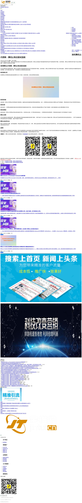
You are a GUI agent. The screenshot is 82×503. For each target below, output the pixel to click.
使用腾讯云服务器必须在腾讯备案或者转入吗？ (11, 363)
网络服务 (2, 49)
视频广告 (2, 28)
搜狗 (4, 26)
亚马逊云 (15, 43)
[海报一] (41, 301)
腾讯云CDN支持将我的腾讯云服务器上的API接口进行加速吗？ (14, 370)
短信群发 (2, 7)
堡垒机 (22, 45)
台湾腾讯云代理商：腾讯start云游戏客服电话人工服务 (12, 375)
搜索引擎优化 (3, 34)
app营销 (80, 33)
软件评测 (2, 40)
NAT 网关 (23, 50)
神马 (7, 26)
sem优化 (9, 35)
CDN (1, 53)
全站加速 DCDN (13, 53)
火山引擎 (33, 43)
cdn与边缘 (2, 52)
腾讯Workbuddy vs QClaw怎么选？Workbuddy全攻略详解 (13, 361)
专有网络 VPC (3, 50)
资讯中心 (76, 33)
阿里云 (1, 43)
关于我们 (2, 11)
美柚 (28, 24)
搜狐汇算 (6, 24)
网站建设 (2, 36)
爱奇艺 (1, 29)
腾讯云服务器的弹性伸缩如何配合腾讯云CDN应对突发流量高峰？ (16, 373)
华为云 (8, 43)
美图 (10, 24)
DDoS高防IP (3, 45)
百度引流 (6, 7)
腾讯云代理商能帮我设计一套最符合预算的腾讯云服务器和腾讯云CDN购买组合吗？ (19, 372)
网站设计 (2, 38)
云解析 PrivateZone (10, 50)
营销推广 (2, 13)
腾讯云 (5, 43)
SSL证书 (14, 45)
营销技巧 (68, 33)
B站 (11, 29)
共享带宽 (38, 50)
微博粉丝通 (2, 21)
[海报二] (41, 357)
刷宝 (9, 29)
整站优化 (13, 35)
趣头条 (15, 24)
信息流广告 (2, 23)
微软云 (26, 43)
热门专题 (2, 18)
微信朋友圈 (14, 21)
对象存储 (5, 48)
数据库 (76, 42)
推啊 (18, 24)
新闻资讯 (2, 16)
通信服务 (80, 42)
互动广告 (2, 30)
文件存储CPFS (20, 48)
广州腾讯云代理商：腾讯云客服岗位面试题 (14, 162)
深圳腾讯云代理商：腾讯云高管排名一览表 (10, 383)
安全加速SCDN (6, 53)
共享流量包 (42, 50)
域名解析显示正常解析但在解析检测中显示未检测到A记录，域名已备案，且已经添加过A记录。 (21, 364)
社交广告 (2, 20)
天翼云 (29, 43)
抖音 (7, 29)
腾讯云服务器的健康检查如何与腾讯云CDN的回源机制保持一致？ (15, 369)
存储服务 (2, 47)
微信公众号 (19, 21)
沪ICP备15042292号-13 (4, 501)
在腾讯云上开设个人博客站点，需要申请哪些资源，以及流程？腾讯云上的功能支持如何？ (20, 365)
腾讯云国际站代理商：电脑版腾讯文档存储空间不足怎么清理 (15, 385)
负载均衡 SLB (18, 50)
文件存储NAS (14, 48)
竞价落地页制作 (22, 38)
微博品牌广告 (8, 21)
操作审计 (30, 45)
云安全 (1, 44)
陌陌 (26, 21)
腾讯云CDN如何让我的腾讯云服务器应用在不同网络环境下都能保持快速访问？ (18, 367)
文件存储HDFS (26, 48)
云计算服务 (2, 15)
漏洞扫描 (26, 45)
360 (5, 26)
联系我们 (2, 19)
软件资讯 (2, 39)
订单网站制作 (15, 38)
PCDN (18, 53)
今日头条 (25, 24)
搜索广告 (2, 25)
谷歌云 (23, 43)
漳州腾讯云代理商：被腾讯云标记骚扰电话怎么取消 (12, 377)
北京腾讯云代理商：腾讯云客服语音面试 (13, 161)
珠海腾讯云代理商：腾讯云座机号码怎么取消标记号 (12, 384)
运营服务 (2, 14)
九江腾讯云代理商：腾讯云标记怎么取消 (9, 380)
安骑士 (33, 45)
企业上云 (2, 42)
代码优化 (2, 35)
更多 (6, 387)
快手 (5, 29)
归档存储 (32, 48)
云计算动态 (19, 43)
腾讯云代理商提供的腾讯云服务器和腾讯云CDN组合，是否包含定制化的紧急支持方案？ (20, 368)
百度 (1, 26)
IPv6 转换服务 (33, 50)
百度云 (11, 43)
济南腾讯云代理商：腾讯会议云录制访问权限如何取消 (12, 379)
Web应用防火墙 (9, 45)
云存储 (1, 48)
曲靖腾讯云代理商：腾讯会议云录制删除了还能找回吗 (12, 378)
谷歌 (10, 26)
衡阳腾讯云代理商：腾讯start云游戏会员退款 (10, 382)
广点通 (23, 21)
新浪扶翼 (2, 24)
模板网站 (6, 38)
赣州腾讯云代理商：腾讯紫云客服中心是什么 (10, 374)
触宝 (30, 24)
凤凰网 (12, 24)
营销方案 (72, 33)
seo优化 (6, 35)
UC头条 (21, 24)
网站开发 (10, 38)
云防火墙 (18, 45)
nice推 (1, 31)
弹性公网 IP (27, 50)
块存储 (9, 48)
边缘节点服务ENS (23, 53)
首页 (1, 10)
